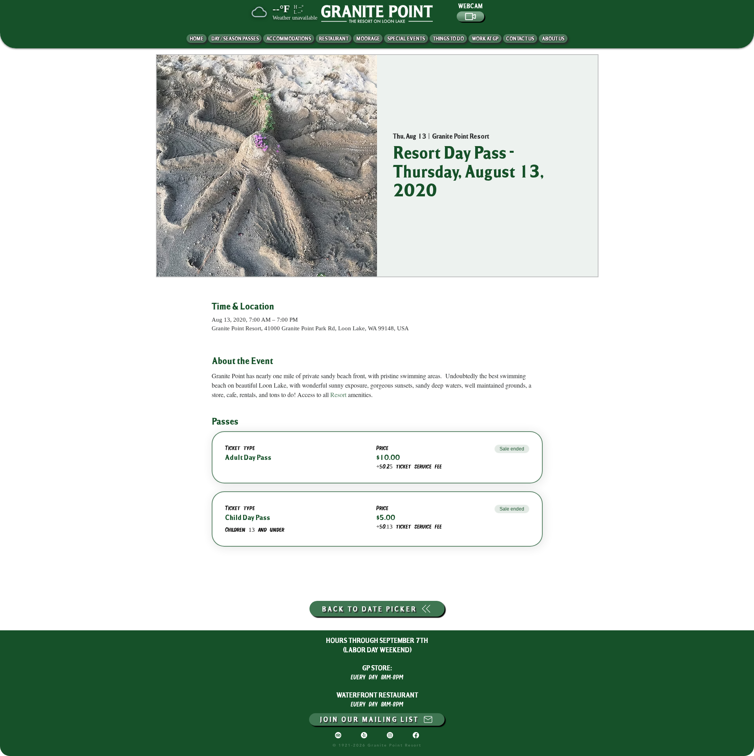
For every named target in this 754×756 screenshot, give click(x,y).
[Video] (470, 16)
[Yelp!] (364, 735)
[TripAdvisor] (338, 735)
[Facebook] (416, 735)
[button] (553, 38)
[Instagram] (390, 735)
